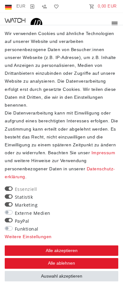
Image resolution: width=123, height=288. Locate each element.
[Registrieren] (44, 6)
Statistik (24, 197)
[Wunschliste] (55, 6)
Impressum (103, 152)
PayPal (22, 221)
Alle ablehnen (61, 263)
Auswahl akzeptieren (61, 276)
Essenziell (26, 189)
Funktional (26, 229)
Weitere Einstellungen (28, 236)
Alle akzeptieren (62, 250)
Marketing (26, 205)
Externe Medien (32, 213)
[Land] (9, 6)
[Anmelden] (32, 6)
